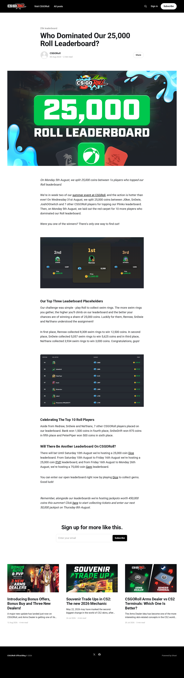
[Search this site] (145, 6)
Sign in (154, 6)
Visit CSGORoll (41, 6)
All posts (58, 6)
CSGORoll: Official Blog (16, 655)
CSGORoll (55, 53)
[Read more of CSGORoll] (44, 55)
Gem (89, 467)
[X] (94, 654)
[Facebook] (99, 654)
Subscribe (169, 6)
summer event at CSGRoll (89, 195)
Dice (131, 453)
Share (138, 55)
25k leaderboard (48, 28)
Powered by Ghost (169, 655)
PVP (58, 462)
